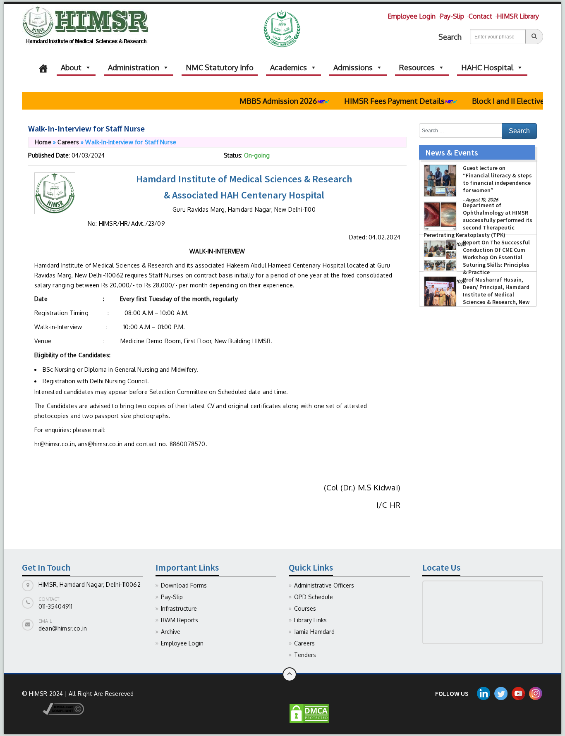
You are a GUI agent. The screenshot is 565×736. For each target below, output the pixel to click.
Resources (417, 67)
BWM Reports (179, 620)
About (71, 67)
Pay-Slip (452, 16)
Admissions (353, 67)
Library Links (310, 620)
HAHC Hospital (487, 67)
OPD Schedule (313, 596)
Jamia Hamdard (314, 631)
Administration (133, 67)
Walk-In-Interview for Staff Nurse (86, 128)
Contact (480, 16)
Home (43, 142)
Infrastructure (179, 608)
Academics (288, 67)
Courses (305, 608)
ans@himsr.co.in (100, 443)
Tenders (305, 654)
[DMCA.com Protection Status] (309, 712)
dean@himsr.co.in (62, 628)
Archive (170, 631)
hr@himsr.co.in (54, 443)
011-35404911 (55, 606)
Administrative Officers (324, 585)
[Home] (43, 67)
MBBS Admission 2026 (267, 100)
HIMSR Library (518, 16)
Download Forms (184, 585)
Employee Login (412, 16)
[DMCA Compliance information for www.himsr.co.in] (53, 708)
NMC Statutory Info (220, 67)
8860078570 (188, 443)
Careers (68, 142)
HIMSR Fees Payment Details (383, 100)
